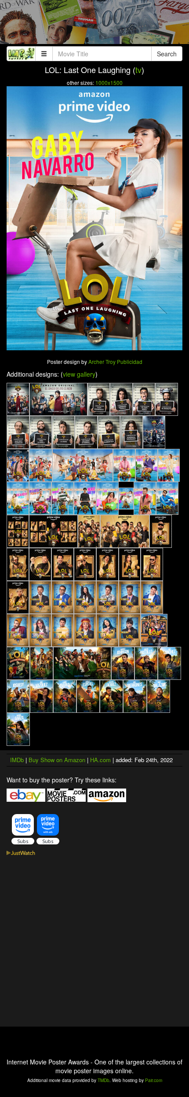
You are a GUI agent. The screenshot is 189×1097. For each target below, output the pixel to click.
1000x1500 (109, 82)
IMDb (17, 760)
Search (167, 53)
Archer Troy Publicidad (115, 361)
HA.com (100, 760)
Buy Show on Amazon (57, 760)
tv (138, 69)
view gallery (79, 374)
